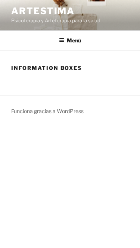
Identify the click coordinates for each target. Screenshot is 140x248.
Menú (74, 40)
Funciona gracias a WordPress (47, 111)
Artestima (43, 11)
